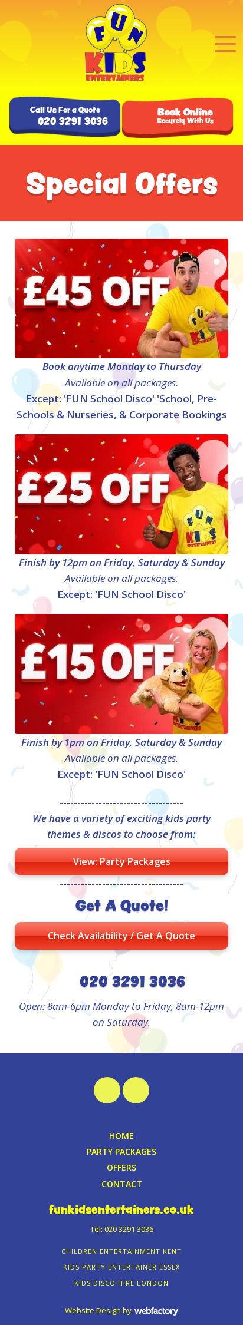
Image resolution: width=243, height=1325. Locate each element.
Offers (121, 1167)
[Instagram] (107, 1090)
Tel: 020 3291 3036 (121, 1229)
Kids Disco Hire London (121, 1282)
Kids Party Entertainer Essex (121, 1267)
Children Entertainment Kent (121, 1251)
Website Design (93, 1310)
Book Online (185, 115)
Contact (121, 1183)
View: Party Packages (121, 861)
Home (121, 1135)
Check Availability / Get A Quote (121, 935)
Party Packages (121, 1151)
